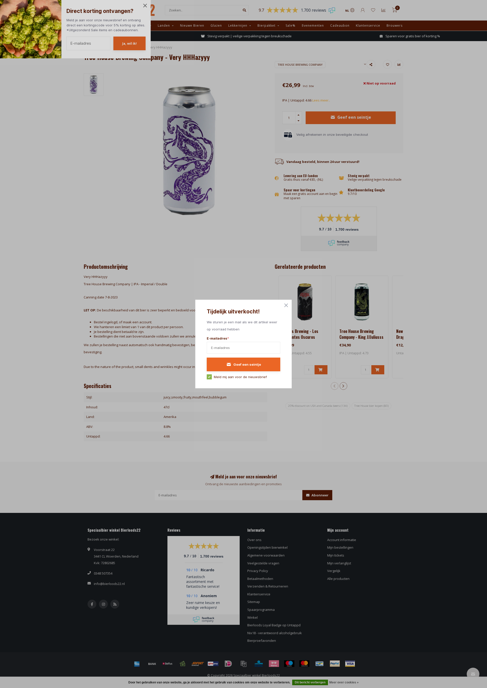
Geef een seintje (247, 364)
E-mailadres (218, 338)
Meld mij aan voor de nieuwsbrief (240, 377)
